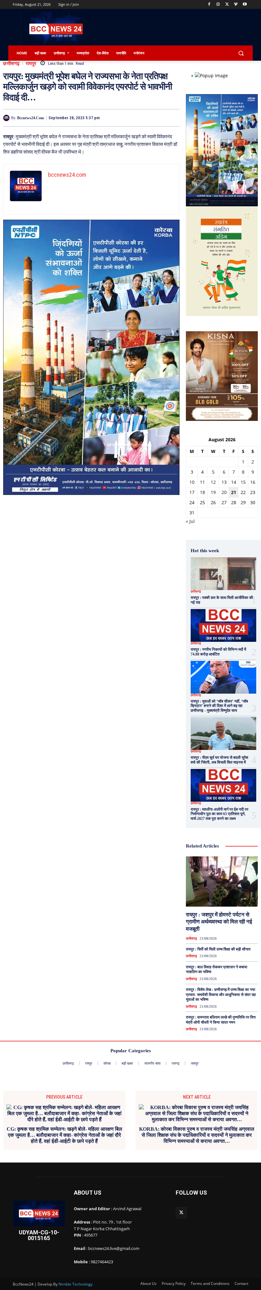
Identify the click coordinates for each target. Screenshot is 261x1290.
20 (224, 492)
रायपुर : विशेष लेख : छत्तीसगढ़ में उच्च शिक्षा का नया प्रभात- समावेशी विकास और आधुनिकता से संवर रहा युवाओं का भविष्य (221, 994)
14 (233, 482)
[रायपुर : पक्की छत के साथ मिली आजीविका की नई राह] (223, 573)
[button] (240, 53)
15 (243, 482)
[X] (227, 4)
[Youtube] (244, 4)
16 (252, 482)
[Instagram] (218, 4)
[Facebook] (209, 4)
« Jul (190, 521)
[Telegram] (143, 117)
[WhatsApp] (158, 117)
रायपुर (31, 63)
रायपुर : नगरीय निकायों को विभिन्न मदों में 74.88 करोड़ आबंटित (218, 651)
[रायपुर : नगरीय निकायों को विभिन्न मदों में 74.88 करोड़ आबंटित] (223, 625)
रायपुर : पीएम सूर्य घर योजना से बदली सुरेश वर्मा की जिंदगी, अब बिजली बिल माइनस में (219, 759)
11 (202, 482)
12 (213, 482)
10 (191, 482)
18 (202, 492)
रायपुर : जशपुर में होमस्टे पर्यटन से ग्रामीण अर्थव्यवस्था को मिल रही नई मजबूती (219, 922)
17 (191, 492)
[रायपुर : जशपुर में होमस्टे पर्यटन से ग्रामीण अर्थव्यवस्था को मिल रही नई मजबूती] (222, 881)
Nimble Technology (76, 1284)
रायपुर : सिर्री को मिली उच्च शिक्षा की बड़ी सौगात (218, 949)
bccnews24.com (30, 118)
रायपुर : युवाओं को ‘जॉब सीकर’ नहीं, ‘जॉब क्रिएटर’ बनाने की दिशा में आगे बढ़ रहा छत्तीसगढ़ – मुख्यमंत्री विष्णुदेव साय (219, 706)
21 (233, 492)
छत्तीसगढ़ (11, 63)
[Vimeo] (235, 4)
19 (213, 492)
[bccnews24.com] (7, 118)
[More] (173, 117)
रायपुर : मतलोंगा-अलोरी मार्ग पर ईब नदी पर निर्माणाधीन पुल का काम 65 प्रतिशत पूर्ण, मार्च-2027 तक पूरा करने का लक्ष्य (219, 814)
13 (224, 482)
